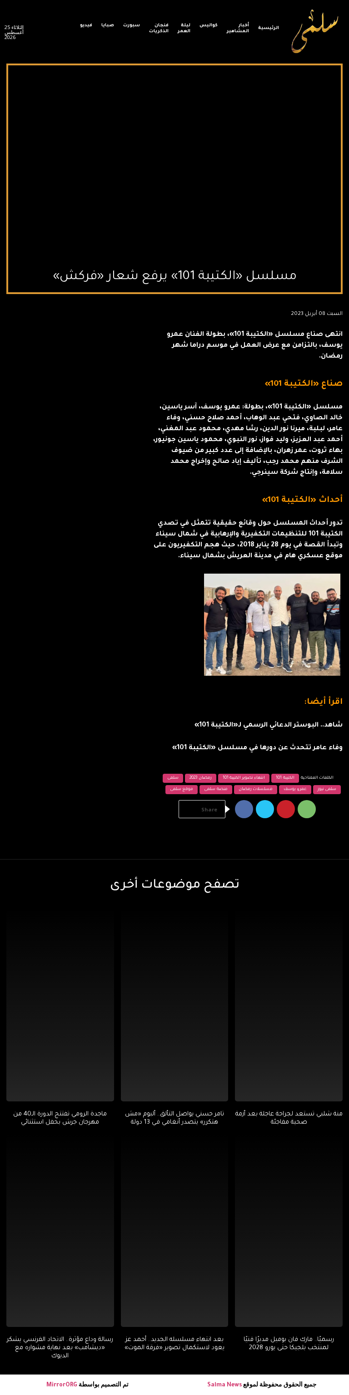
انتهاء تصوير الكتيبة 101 (244, 778)
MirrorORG (62, 1385)
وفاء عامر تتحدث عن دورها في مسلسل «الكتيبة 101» (257, 748)
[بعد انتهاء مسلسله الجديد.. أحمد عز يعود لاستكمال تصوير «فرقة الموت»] (175, 1230)
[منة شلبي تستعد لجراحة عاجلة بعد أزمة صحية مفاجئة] (289, 1004)
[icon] (63, 34)
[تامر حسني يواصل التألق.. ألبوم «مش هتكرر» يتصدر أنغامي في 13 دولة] (175, 1004)
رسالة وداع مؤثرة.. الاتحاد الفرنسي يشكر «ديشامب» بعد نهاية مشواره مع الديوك (60, 1348)
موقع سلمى (182, 789)
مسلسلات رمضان (256, 789)
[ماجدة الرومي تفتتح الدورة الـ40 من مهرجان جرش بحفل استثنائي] (60, 1004)
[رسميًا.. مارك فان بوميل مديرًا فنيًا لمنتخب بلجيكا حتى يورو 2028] (289, 1230)
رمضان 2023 (200, 778)
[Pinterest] (286, 809)
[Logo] (315, 32)
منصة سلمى (216, 789)
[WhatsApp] (307, 809)
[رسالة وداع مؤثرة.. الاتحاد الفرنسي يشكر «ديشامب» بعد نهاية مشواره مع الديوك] (60, 1230)
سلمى (173, 778)
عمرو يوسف (295, 789)
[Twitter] (265, 809)
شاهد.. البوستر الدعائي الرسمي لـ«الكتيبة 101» (268, 725)
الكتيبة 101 (285, 778)
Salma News (224, 1385)
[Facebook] (244, 809)
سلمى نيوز (327, 789)
